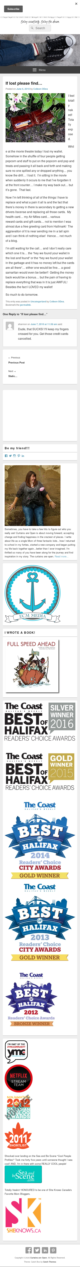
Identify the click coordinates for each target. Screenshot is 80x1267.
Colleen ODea (40, 88)
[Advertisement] (32, 415)
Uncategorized (38, 301)
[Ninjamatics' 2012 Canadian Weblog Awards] (19, 1120)
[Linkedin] (45, 1250)
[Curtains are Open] (40, 65)
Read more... (62, 556)
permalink (25, 304)
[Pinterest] (53, 1250)
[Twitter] (37, 1250)
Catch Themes (49, 1261)
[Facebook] (28, 1250)
